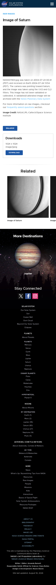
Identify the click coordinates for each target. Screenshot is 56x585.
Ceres (28, 380)
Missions (28, 487)
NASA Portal (28, 539)
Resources (28, 477)
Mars (28, 355)
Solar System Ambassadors (28, 501)
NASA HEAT (28, 508)
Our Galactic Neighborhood (14, 10)
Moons (28, 404)
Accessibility (28, 546)
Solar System (28, 306)
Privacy (28, 529)
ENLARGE (10, 128)
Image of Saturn (14, 221)
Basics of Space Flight (28, 498)
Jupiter (28, 274)
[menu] (52, 4)
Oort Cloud (28, 321)
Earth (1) (28, 415)
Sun (28, 314)
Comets (28, 460)
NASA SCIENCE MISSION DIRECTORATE (28, 536)
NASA (3, 4)
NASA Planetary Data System (35, 99)
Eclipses (28, 327)
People (28, 484)
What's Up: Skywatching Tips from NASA (28, 473)
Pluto (28, 376)
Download (14, 153)
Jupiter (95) (28, 422)
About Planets (28, 337)
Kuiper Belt (28, 317)
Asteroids (28, 457)
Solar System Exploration (14, 4)
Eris (28, 390)
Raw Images (9, 14)
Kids (28, 491)
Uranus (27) (28, 429)
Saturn (28, 362)
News (28, 470)
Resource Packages (28, 505)
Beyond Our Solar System (28, 324)
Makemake (28, 383)
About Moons (28, 408)
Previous (6, 258)
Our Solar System (28, 310)
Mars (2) (28, 419)
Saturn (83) (28, 425)
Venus (28, 348)
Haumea (28, 387)
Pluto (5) (28, 436)
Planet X (28, 398)
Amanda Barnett (34, 563)
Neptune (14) (28, 432)
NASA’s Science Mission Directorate (28, 559)
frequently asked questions (20, 107)
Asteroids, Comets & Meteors (28, 442)
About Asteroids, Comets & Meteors (28, 446)
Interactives (28, 494)
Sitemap (28, 542)
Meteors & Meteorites (28, 453)
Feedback (28, 526)
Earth (28, 352)
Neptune (28, 369)
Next (50, 258)
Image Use (28, 532)
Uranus (28, 365)
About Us (28, 519)
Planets (28, 333)
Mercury (28, 345)
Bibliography (28, 522)
